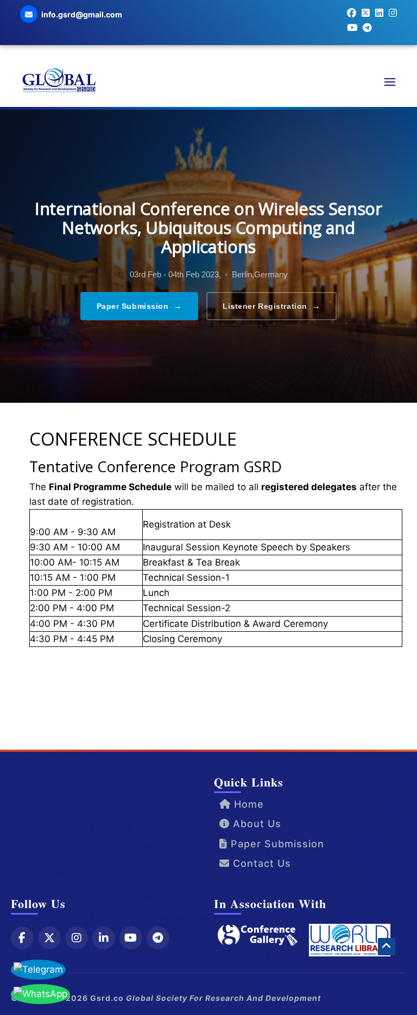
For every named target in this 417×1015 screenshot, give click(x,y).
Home (247, 804)
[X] (49, 938)
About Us (255, 823)
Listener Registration (271, 305)
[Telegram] (158, 938)
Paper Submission (139, 305)
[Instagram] (76, 938)
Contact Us (260, 863)
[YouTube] (130, 938)
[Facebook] (22, 938)
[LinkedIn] (103, 938)
